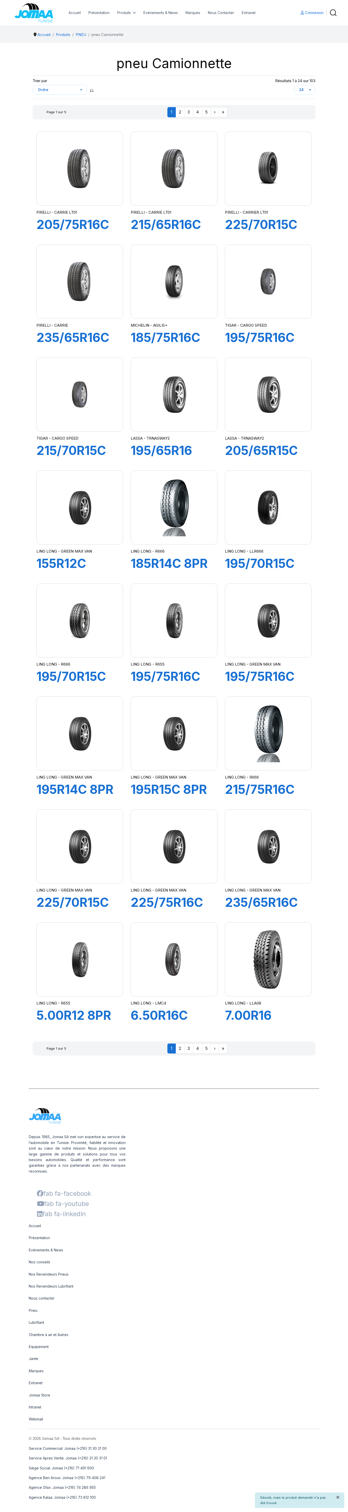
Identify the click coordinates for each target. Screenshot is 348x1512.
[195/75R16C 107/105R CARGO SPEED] (268, 281)
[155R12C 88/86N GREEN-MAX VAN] (80, 507)
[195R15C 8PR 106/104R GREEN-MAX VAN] (174, 733)
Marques (192, 12)
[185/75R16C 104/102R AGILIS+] (174, 281)
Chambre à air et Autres (48, 1334)
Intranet (35, 1407)
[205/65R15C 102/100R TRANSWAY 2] (268, 394)
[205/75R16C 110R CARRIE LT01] (80, 168)
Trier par (40, 80)
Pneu (33, 1310)
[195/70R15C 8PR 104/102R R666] (80, 620)
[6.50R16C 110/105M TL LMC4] (174, 959)
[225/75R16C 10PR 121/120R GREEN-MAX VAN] (174, 846)
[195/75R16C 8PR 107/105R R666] (268, 620)
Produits (124, 12)
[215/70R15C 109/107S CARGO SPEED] (80, 394)
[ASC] (92, 90)
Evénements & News (160, 12)
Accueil (75, 12)
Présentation (99, 12)
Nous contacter (42, 1298)
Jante (33, 1358)
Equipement (39, 1346)
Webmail (36, 1419)
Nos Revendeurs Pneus (49, 1274)
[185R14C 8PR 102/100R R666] (174, 507)
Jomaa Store (39, 1395)
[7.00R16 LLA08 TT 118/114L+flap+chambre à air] (268, 959)
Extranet (249, 12)
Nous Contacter (221, 12)
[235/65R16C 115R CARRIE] (80, 281)
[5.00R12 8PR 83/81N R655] (80, 959)
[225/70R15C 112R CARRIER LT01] (268, 168)
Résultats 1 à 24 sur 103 (295, 80)
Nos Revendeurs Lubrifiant (51, 1286)
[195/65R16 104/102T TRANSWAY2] (174, 394)
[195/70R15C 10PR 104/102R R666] (268, 507)
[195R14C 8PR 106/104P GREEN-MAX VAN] (80, 733)
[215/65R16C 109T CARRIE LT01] (174, 168)
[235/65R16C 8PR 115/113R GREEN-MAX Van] (268, 846)
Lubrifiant (36, 1322)
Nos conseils (39, 1262)
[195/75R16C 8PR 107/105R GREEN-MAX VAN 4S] (174, 620)
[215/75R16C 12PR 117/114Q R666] (268, 733)
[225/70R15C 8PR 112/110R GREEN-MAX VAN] (80, 846)
